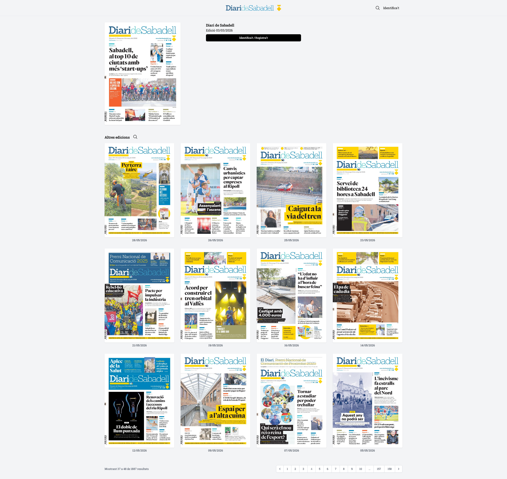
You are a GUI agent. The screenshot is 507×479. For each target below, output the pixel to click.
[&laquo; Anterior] (280, 469)
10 (360, 469)
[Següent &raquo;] (398, 469)
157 (379, 469)
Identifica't (391, 8)
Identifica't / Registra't (253, 38)
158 (390, 469)
